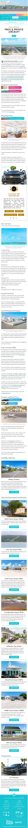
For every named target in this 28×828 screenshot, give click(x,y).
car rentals (15, 374)
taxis (11, 374)
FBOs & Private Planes (12, 21)
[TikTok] (9, 815)
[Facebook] (11, 218)
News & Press (19, 804)
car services (11, 112)
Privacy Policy (6, 806)
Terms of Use (6, 804)
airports (24, 342)
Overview (3, 21)
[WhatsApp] (16, 218)
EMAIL (21, 214)
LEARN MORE (9, 211)
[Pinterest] (9, 812)
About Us (6, 802)
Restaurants (18, 19)
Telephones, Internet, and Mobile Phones (13, 386)
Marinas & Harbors (15, 23)
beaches (9, 65)
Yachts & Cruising (20, 21)
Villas (3, 19)
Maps (10, 17)
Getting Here (15, 17)
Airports (7, 21)
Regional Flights (21, 23)
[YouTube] (6, 815)
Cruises (25, 21)
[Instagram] (13, 218)
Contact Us (19, 802)
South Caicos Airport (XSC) (16, 79)
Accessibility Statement (19, 806)
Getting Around (22, 17)
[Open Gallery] (14, 55)
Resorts (7, 19)
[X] (4, 815)
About (7, 17)
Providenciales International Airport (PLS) (13, 355)
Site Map (19, 808)
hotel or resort (22, 374)
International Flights (7, 23)
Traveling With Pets (5, 393)
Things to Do (12, 19)
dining (4, 375)
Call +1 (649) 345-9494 (10, 214)
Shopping (24, 19)
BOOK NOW (19, 211)
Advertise (6, 808)
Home (3, 17)
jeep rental (11, 441)
